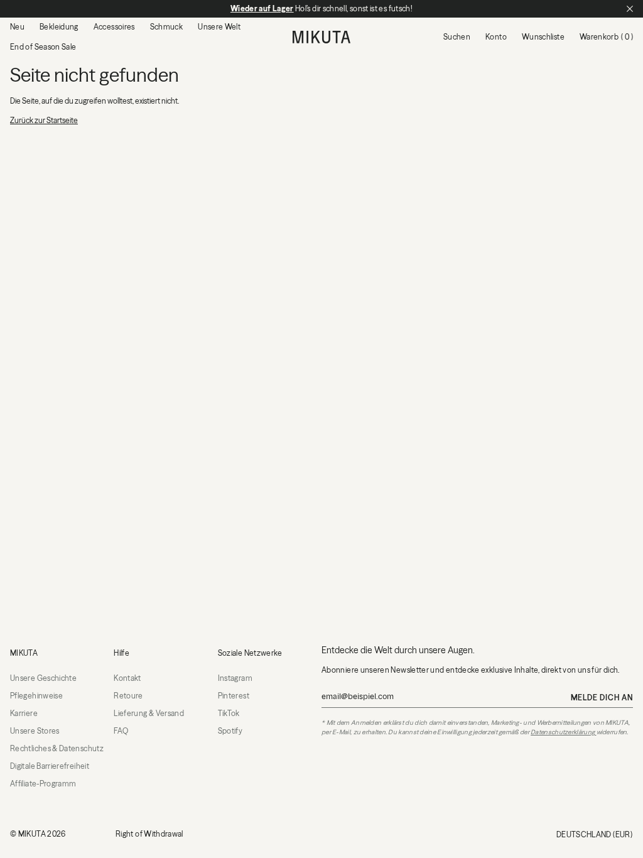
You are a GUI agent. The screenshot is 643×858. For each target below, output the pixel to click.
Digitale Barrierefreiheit (49, 766)
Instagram (235, 678)
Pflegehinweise (36, 695)
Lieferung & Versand (149, 713)
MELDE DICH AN (602, 697)
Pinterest (233, 695)
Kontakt (127, 678)
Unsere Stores (35, 731)
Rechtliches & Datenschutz (57, 748)
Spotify (230, 731)
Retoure (128, 695)
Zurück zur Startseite (44, 120)
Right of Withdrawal (149, 834)
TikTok (229, 713)
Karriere (24, 713)
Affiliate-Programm (43, 783)
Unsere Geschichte (43, 678)
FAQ (121, 731)
